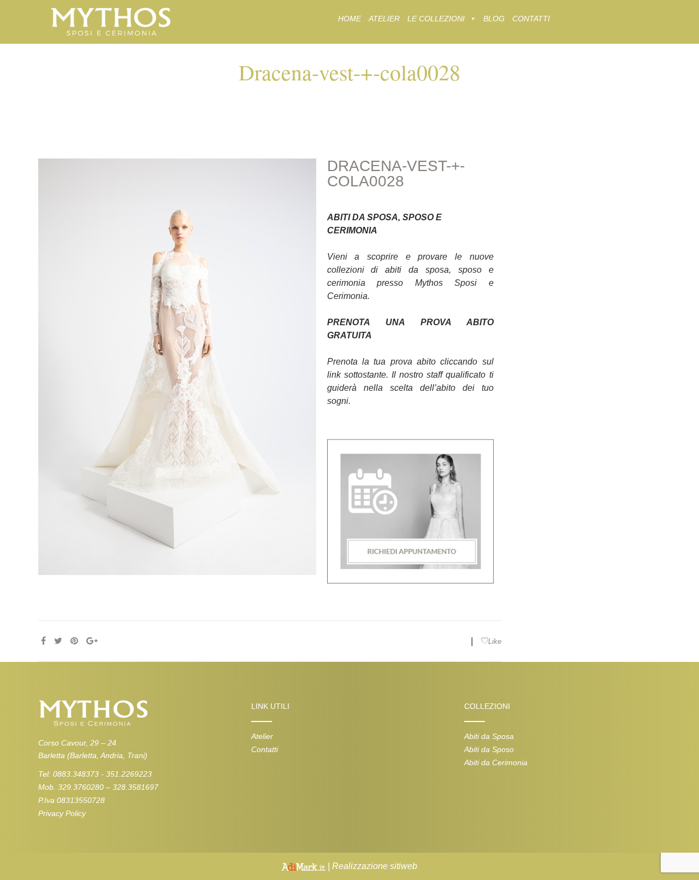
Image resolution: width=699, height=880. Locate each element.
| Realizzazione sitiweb (371, 866)
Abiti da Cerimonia (496, 762)
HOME (349, 18)
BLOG (494, 18)
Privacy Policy (62, 813)
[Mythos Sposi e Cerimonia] (110, 21)
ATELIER (384, 18)
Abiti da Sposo (489, 749)
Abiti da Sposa (489, 736)
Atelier (262, 736)
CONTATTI (531, 18)
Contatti (264, 749)
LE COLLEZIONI (436, 18)
